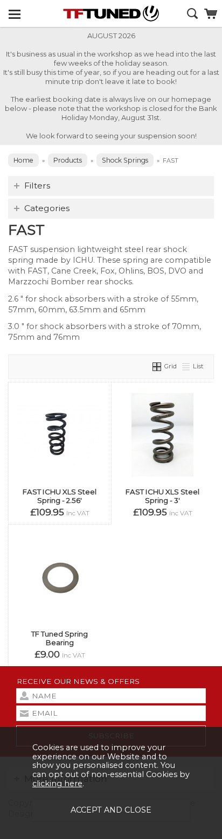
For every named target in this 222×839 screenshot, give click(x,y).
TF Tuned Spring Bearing (59, 638)
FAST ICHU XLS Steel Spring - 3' (162, 496)
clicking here (57, 783)
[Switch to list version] (186, 366)
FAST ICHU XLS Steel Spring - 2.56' (59, 496)
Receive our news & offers (78, 681)
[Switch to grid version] (157, 366)
